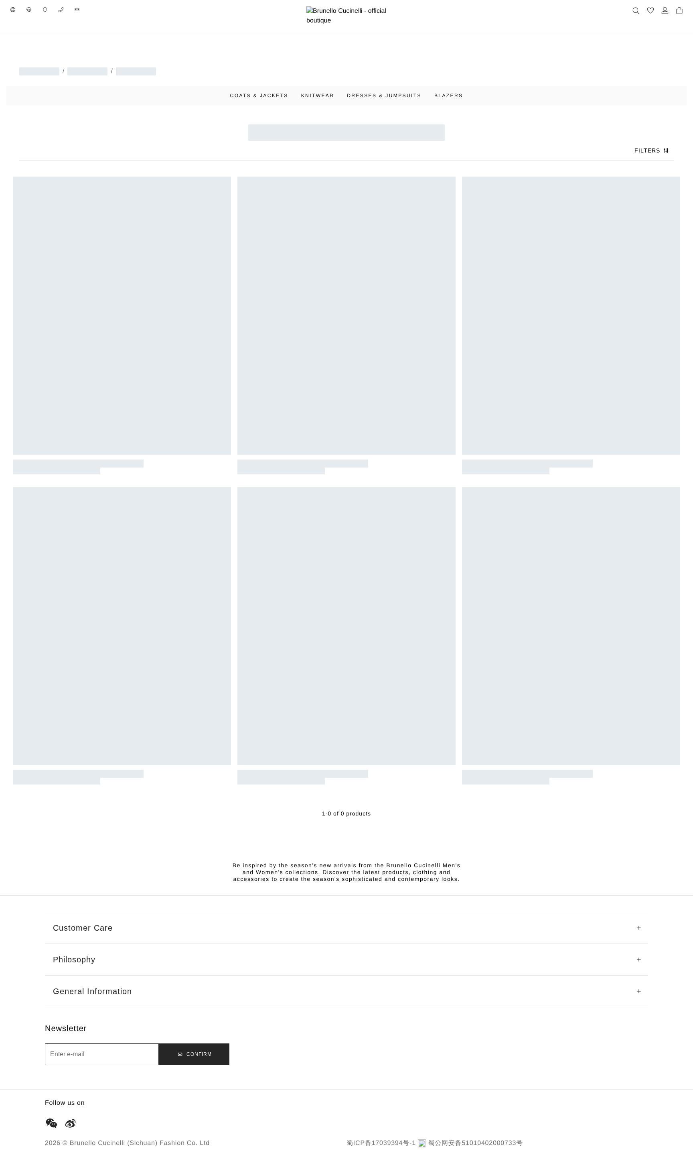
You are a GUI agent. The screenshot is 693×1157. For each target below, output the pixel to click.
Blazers (448, 95)
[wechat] (51, 1123)
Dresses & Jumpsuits (384, 95)
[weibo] (70, 1123)
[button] (13, 9)
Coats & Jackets (259, 95)
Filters (647, 150)
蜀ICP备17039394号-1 (381, 1143)
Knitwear (317, 95)
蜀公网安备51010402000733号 (475, 1143)
